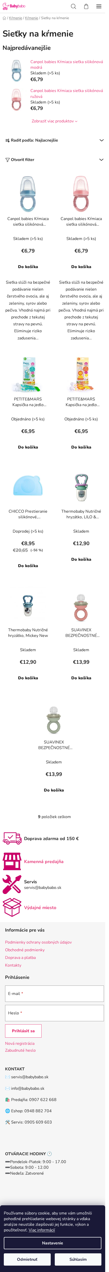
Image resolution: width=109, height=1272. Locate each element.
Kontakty (13, 965)
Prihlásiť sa (23, 1031)
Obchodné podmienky (25, 950)
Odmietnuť (27, 1259)
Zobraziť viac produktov (53, 121)
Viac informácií (42, 1230)
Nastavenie (52, 1243)
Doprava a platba (20, 957)
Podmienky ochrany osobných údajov (38, 942)
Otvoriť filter (22, 160)
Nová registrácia (19, 1043)
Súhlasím (78, 1259)
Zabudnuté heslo (20, 1050)
